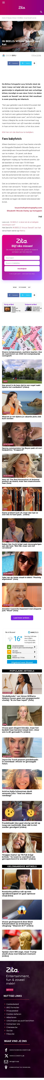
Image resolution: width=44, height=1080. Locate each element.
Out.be (9, 1030)
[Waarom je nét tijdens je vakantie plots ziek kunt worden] (22, 403)
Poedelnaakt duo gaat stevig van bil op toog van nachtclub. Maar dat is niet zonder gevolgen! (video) (21, 825)
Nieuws (9, 18)
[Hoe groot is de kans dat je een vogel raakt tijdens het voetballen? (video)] (22, 371)
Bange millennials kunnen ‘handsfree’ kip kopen (16, 309)
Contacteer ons (13, 1024)
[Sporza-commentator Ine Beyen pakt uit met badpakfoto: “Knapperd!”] (22, 434)
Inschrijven (22, 269)
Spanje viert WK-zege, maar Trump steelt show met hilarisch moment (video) (19, 954)
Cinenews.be (11, 1027)
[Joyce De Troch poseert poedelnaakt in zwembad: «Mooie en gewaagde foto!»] (22, 747)
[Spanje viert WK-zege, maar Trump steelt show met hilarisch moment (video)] (22, 940)
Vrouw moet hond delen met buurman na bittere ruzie (37, 308)
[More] (34, 63)
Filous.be (10, 1034)
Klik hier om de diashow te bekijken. (18, 132)
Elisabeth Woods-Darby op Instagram (24, 211)
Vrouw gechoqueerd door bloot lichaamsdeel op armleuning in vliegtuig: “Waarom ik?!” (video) (17, 924)
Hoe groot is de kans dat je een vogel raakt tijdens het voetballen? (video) (21, 386)
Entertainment (8, 444)
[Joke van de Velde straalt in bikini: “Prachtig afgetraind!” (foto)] (22, 564)
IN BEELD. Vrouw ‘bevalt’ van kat (27, 228)
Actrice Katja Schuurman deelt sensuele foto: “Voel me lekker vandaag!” (17, 793)
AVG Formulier (12, 1007)
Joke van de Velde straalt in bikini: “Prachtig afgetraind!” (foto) (21, 578)
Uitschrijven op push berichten (20, 1020)
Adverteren (11, 1017)
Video (5, 381)
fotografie (22, 287)
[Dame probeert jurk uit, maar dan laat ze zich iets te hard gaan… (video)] (22, 499)
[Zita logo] (22, 7)
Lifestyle (6, 348)
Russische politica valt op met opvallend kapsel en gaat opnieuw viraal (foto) (18, 894)
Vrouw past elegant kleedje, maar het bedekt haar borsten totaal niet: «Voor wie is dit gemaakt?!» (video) (20, 730)
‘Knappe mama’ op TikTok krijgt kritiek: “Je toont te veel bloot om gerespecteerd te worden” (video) (19, 857)
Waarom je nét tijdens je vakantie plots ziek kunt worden (21, 418)
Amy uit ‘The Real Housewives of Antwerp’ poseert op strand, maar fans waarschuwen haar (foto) (21, 481)
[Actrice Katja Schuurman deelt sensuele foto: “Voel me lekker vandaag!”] (22, 779)
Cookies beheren (13, 1014)
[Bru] (4, 55)
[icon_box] (17, 1050)
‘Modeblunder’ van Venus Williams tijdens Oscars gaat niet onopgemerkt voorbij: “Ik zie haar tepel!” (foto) (20, 698)
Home (4, 18)
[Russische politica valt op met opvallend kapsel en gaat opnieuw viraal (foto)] (22, 879)
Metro (22, 231)
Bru (14, 55)
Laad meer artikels (21, 618)
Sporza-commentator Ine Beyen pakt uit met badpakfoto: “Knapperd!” (22, 449)
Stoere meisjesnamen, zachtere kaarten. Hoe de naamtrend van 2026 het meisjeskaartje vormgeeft (22, 354)
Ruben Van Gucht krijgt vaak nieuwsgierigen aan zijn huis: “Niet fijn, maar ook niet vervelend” (22, 546)
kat (29, 287)
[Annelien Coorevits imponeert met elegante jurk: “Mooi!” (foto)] (22, 595)
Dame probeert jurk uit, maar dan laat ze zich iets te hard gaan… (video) (20, 514)
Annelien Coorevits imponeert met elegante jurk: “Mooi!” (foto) (21, 610)
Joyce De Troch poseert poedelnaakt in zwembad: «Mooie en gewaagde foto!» (20, 762)
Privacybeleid (12, 1010)
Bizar (14, 18)
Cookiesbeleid (12, 1004)
